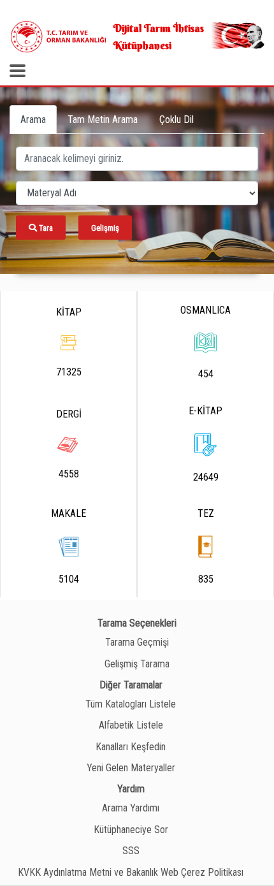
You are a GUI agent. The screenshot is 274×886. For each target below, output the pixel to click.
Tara (45, 228)
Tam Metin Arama (103, 119)
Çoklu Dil (176, 119)
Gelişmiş (105, 228)
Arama (33, 119)
